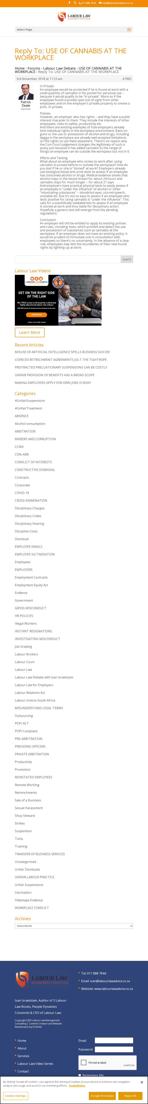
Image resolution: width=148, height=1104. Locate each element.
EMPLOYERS (24, 570)
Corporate (22, 485)
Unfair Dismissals (27, 869)
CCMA (19, 447)
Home (20, 68)
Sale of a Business (28, 800)
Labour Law (23, 669)
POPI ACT (22, 723)
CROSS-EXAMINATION (31, 500)
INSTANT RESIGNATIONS (33, 631)
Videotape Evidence (29, 900)
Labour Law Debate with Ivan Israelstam (44, 677)
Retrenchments (26, 792)
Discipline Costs (26, 531)
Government (24, 600)
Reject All (130, 1095)
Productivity (23, 762)
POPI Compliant (26, 731)
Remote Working (27, 785)
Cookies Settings (15, 1095)
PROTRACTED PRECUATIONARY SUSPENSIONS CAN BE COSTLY (61, 367)
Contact (23, 1071)
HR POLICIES (24, 616)
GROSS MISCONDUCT (30, 608)
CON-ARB (22, 454)
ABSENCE (22, 416)
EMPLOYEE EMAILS (28, 547)
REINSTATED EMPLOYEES (33, 777)
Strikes (20, 823)
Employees (22, 562)
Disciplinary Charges (30, 508)
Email (82, 1040)
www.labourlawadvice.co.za (113, 989)
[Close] (142, 1082)
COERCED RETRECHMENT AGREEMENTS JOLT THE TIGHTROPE (61, 360)
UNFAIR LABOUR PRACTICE (34, 877)
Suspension (23, 831)
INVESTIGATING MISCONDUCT (37, 639)
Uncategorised (25, 862)
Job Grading (23, 646)
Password (85, 1049)
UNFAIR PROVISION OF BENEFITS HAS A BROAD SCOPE (54, 375)
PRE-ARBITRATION (28, 739)
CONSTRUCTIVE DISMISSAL (35, 470)
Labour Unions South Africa (35, 700)
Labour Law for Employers (34, 685)
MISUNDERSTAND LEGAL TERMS (39, 708)
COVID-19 (22, 493)
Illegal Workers (26, 623)
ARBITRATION (25, 431)
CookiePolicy (77, 1085)
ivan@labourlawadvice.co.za (110, 981)
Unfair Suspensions (29, 885)
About (22, 1048)
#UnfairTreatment (28, 408)
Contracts (22, 477)
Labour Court (24, 662)
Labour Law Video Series (35, 1064)
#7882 (127, 79)
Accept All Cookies (102, 1095)
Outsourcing (24, 716)
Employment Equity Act (31, 585)
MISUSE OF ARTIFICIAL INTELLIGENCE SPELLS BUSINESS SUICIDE (62, 352)
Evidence (21, 593)
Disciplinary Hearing (29, 523)
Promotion (22, 769)
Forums (34, 68)
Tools (19, 839)
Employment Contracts (31, 577)
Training (21, 846)
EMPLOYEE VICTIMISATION (35, 554)
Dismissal (22, 539)
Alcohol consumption (30, 424)
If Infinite (37, 1026)
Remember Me (93, 1075)
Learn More (29, 332)
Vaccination (23, 892)
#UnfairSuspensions (30, 400)
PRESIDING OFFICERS (30, 746)
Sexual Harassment (29, 808)
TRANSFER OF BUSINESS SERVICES (40, 854)
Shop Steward (25, 815)
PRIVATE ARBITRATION (32, 754)
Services (23, 1056)
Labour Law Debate (59, 68)
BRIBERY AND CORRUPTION (35, 439)
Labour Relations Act (30, 693)
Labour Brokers (26, 654)
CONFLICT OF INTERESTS (33, 462)
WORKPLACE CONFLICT (32, 908)
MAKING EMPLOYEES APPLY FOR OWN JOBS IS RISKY (53, 383)
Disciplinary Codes (28, 516)
